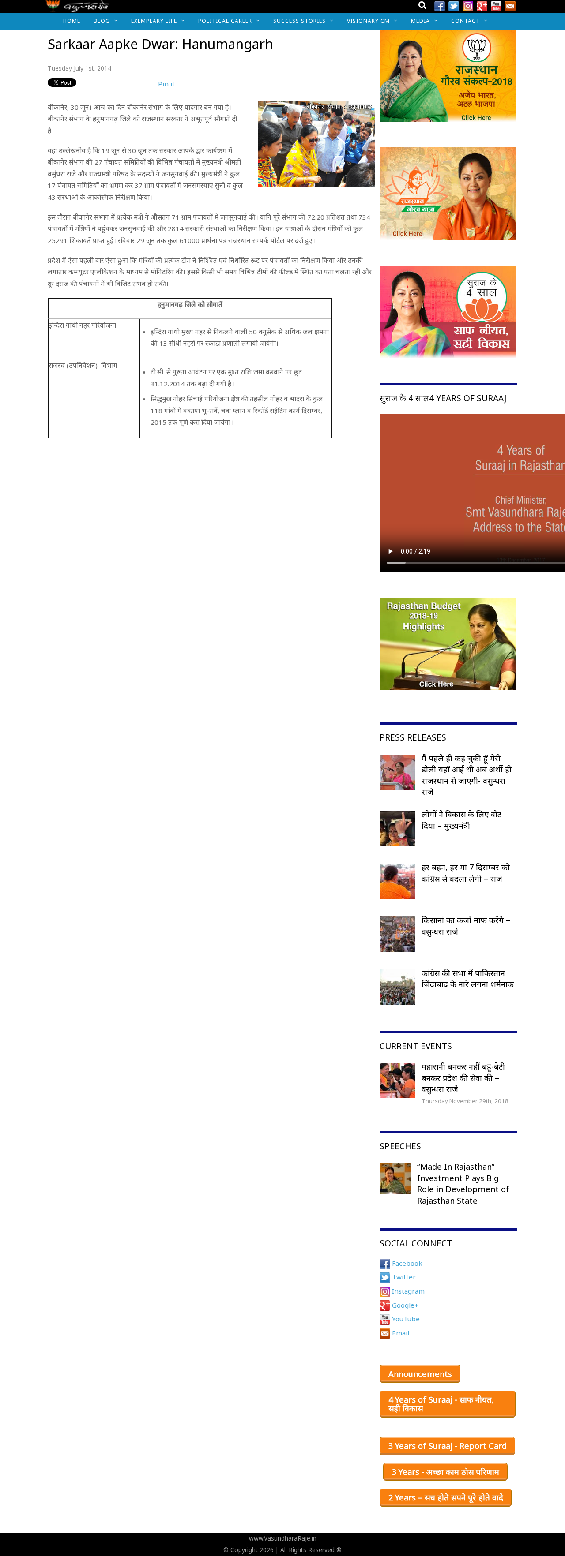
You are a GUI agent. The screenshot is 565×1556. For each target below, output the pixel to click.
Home (71, 21)
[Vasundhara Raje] (77, 8)
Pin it (166, 83)
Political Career (225, 21)
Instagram (407, 1291)
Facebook (406, 1263)
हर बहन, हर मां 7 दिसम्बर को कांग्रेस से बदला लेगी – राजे (466, 873)
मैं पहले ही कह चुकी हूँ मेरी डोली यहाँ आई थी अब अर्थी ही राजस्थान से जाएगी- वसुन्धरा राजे (467, 775)
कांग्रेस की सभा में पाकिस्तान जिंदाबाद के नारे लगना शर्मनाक (468, 979)
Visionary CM (368, 21)
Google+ (404, 1305)
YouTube (405, 1318)
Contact (465, 21)
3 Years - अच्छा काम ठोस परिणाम (445, 1471)
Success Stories (299, 21)
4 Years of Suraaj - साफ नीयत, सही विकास (441, 1404)
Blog (102, 21)
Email (399, 1332)
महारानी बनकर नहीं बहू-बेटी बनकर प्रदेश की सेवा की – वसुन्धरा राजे (463, 1077)
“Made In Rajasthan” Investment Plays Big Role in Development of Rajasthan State (463, 1183)
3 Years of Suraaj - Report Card (447, 1445)
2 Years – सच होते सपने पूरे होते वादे (445, 1497)
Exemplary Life (154, 21)
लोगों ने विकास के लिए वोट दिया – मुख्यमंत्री (461, 820)
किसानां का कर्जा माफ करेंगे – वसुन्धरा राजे (466, 926)
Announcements (420, 1374)
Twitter (403, 1276)
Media (420, 21)
